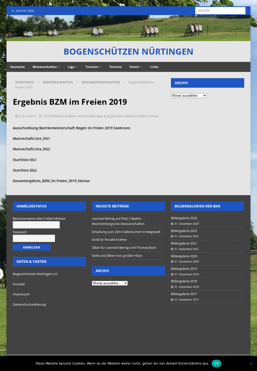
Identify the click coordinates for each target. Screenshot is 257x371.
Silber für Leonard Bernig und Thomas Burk (124, 247)
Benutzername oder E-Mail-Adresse (39, 218)
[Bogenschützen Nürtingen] (129, 38)
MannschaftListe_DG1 (31, 138)
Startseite (17, 67)
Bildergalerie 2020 (184, 256)
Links (154, 67)
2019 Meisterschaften (60, 116)
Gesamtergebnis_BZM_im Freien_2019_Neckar (51, 180)
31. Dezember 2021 (186, 249)
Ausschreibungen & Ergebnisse (100, 116)
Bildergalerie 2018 (184, 281)
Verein (134, 67)
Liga (71, 67)
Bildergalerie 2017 (184, 294)
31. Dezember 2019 (186, 274)
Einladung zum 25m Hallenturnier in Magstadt (126, 231)
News (154, 116)
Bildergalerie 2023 (184, 218)
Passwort (20, 232)
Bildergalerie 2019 (184, 268)
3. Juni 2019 (27, 116)
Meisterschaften (45, 67)
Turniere (91, 67)
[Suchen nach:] (220, 10)
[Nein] (250, 363)
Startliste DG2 (25, 170)
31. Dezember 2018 (186, 287)
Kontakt (19, 284)
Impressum (21, 294)
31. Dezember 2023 (186, 223)
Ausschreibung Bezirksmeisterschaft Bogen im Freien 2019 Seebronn (71, 128)
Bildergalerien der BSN (197, 206)
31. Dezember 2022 (186, 236)
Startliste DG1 (25, 159)
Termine (115, 67)
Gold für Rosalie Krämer (109, 239)
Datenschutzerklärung (29, 304)
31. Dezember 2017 (186, 299)
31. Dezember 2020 (186, 261)
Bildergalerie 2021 (184, 243)
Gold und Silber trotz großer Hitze (117, 255)
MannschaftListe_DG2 (31, 149)
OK (216, 363)
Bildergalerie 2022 (184, 230)
